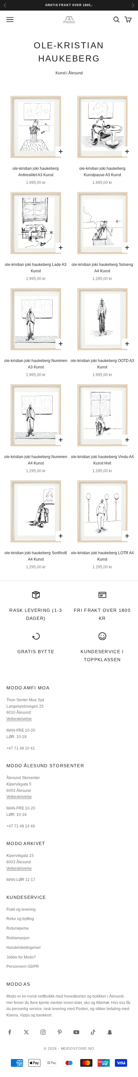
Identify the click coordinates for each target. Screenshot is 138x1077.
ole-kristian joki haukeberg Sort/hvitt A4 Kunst (35, 556)
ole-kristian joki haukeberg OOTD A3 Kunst (102, 363)
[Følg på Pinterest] (59, 1032)
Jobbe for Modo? (21, 957)
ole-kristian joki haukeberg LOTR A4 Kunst (102, 556)
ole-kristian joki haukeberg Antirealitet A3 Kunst (36, 171)
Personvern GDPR (22, 966)
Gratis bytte (36, 651)
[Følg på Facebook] (9, 1032)
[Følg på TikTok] (93, 1032)
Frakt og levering (21, 909)
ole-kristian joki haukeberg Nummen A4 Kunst (35, 460)
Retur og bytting (20, 919)
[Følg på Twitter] (26, 1032)
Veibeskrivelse (19, 719)
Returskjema (17, 928)
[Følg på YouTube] (76, 1032)
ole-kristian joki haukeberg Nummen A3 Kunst (35, 363)
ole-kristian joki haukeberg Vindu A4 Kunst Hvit (102, 460)
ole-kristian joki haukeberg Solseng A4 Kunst (102, 267)
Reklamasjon (18, 938)
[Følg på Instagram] (43, 1032)
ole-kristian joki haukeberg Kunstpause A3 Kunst (102, 171)
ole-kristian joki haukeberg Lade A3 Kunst (35, 267)
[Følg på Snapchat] (110, 1032)
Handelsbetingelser (23, 947)
